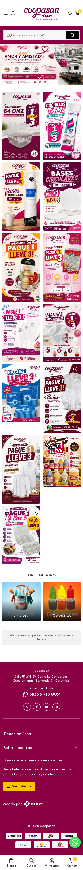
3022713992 (45, 694)
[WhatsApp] (27, 707)
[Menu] (5, 13)
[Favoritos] (70, 13)
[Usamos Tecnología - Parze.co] (23, 804)
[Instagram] (56, 707)
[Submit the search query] (72, 35)
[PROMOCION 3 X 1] (21, 126)
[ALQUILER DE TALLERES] (41, 64)
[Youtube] (46, 707)
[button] (39, 79)
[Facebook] (37, 707)
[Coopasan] (41, 13)
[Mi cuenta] (13, 13)
